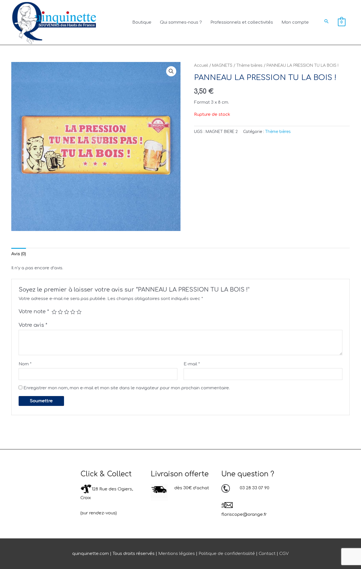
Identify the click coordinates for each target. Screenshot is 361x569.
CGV (284, 553)
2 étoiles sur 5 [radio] (60, 311)
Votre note (34, 311)
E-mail (192, 364)
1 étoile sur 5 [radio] (54, 311)
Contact (267, 553)
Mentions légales (176, 553)
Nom (25, 364)
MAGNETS (222, 65)
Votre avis (33, 325)
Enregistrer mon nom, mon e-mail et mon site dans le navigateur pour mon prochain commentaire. (126, 388)
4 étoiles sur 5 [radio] (72, 311)
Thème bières (249, 65)
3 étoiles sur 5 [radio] (66, 311)
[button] (326, 21)
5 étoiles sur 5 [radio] (79, 311)
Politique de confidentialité (227, 553)
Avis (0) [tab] (18, 254)
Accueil (201, 65)
